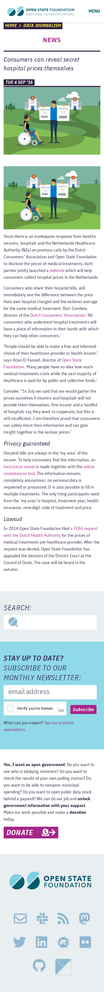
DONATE (24, 833)
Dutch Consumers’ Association (57, 315)
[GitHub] (39, 967)
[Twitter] (19, 942)
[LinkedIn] (41, 942)
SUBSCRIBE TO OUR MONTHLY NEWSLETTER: (42, 668)
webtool (57, 271)
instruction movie (19, 467)
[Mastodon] (84, 919)
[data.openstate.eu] (63, 967)
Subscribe (83, 709)
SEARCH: (18, 608)
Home (11, 25)
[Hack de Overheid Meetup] (63, 942)
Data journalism (42, 25)
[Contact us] (20, 919)
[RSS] (63, 919)
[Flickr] (85, 942)
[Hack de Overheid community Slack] (42, 919)
